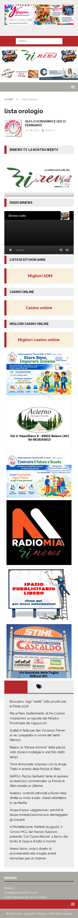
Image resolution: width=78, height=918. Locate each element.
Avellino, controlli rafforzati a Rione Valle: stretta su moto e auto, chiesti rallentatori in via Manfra (38, 798)
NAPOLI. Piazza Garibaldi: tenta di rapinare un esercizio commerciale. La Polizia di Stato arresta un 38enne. (39, 781)
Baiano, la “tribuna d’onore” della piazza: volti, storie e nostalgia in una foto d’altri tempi (38, 752)
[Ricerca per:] (39, 41)
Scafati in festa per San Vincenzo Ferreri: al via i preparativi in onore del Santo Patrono (38, 735)
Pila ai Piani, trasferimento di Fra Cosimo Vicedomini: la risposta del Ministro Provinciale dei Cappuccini (37, 718)
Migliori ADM (40, 275)
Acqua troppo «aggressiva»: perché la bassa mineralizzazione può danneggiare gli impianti (38, 814)
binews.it (50, 130)
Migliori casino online (40, 339)
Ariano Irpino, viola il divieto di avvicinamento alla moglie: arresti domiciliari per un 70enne (33, 853)
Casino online (40, 307)
